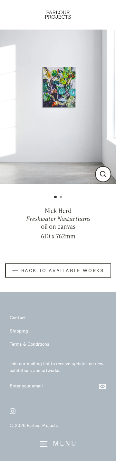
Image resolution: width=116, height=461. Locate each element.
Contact (18, 317)
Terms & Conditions (29, 344)
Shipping (19, 330)
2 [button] (61, 197)
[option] (58, 107)
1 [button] (55, 197)
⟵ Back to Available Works (58, 270)
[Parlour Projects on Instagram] (12, 411)
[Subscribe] (101, 386)
